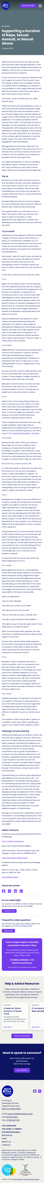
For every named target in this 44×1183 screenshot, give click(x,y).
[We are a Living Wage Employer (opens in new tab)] (9, 1170)
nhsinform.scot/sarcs (22, 963)
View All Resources (22, 1036)
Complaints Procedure (31, 1179)
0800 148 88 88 (21, 960)
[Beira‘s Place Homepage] (7, 1091)
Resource (6, 26)
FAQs (4, 1138)
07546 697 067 (13, 1120)
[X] (39, 1091)
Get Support (28, 5)
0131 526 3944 (12, 1117)
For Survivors (9, 1125)
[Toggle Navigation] (40, 6)
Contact (6, 1145)
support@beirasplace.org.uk (20, 1113)
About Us (6, 1141)
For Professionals (11, 1132)
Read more (8, 931)
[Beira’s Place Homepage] (6, 6)
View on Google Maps (11, 1108)
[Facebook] (34, 1091)
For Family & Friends (12, 1129)
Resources (7, 1135)
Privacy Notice (18, 1179)
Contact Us (9, 911)
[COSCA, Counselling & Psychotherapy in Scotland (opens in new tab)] (25, 1170)
